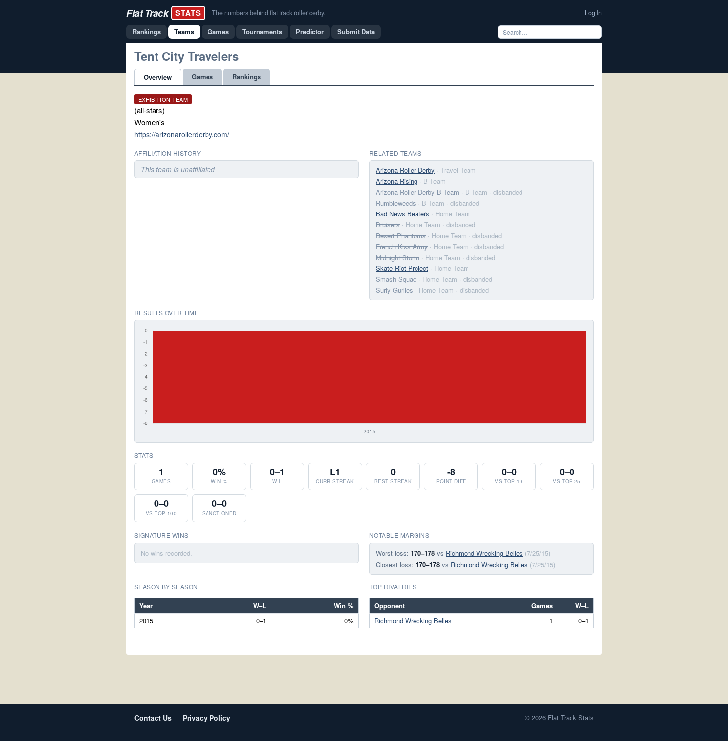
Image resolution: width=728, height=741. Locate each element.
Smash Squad (396, 279)
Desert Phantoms (401, 235)
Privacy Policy (206, 718)
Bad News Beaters (402, 213)
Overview (158, 77)
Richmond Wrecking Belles (484, 553)
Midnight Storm (397, 257)
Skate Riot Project (402, 268)
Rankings (146, 31)
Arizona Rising (396, 181)
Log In (593, 12)
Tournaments (262, 31)
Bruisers (388, 224)
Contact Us (153, 718)
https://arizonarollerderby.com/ (181, 134)
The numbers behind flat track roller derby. (268, 12)
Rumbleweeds (396, 203)
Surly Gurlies (394, 290)
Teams (184, 31)
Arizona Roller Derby (405, 170)
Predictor (310, 31)
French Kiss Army (402, 246)
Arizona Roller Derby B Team (417, 192)
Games (218, 31)
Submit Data (356, 31)
